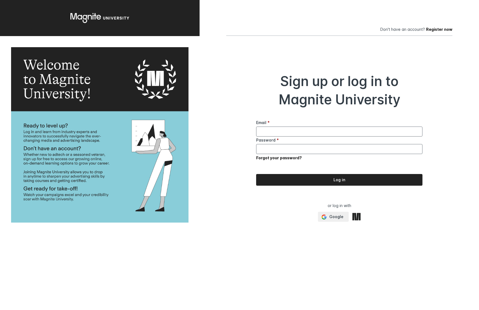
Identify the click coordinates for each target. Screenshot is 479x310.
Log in (339, 179)
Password (267, 140)
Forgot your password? (279, 157)
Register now (439, 29)
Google (335, 216)
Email (263, 122)
